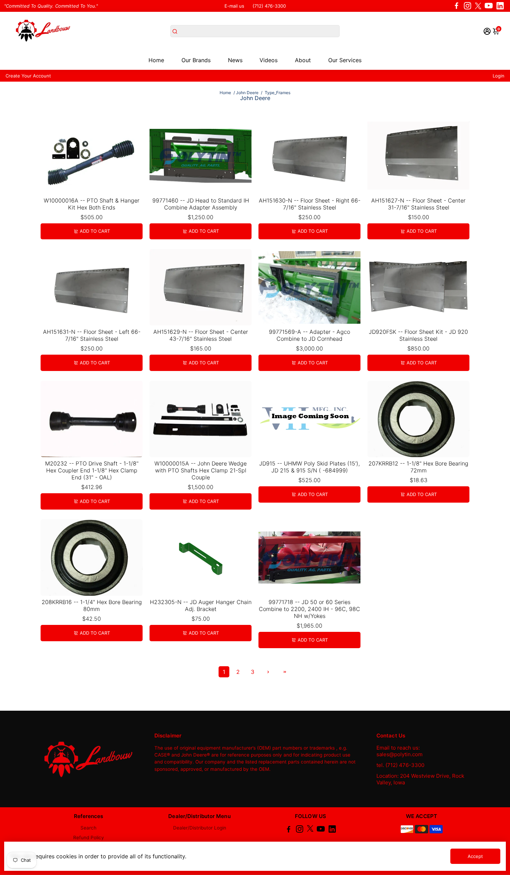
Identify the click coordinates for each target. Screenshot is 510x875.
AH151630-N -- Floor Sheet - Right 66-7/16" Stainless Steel (309, 204)
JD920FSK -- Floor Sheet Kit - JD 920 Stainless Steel (418, 335)
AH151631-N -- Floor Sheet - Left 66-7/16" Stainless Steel (92, 335)
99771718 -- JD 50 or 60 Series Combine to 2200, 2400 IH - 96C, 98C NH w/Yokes (309, 609)
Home (156, 60)
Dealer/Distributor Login (199, 828)
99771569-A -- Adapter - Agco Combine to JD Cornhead (309, 335)
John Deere (247, 92)
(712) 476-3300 (269, 6)
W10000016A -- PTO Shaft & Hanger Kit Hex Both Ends (91, 204)
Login (498, 76)
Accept (475, 856)
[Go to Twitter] (478, 5)
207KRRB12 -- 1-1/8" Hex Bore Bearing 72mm (418, 467)
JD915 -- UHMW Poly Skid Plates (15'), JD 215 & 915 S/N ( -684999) (309, 467)
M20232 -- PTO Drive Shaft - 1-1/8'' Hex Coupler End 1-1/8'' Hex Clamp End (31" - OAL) (91, 470)
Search (88, 828)
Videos (269, 60)
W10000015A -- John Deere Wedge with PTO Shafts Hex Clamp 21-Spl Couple (200, 470)
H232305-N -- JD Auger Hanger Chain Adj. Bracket (201, 605)
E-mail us (234, 6)
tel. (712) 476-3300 (400, 765)
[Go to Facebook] (456, 5)
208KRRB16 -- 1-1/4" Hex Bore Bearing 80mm (92, 605)
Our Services (345, 60)
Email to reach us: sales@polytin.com (399, 751)
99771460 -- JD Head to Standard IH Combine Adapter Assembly (200, 204)
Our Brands (196, 60)
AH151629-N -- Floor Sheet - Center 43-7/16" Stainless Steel (200, 335)
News (235, 60)
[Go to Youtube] (488, 5)
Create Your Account (28, 76)
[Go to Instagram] (467, 5)
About (303, 60)
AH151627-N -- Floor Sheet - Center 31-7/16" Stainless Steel (418, 204)
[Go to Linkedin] (500, 5)
